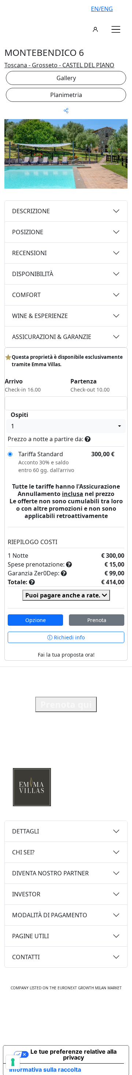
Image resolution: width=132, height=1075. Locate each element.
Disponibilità (32, 274)
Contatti (26, 957)
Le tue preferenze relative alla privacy (73, 1054)
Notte (20, 555)
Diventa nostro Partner (50, 873)
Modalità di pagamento (49, 915)
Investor (26, 894)
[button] (116, 29)
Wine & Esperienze (40, 316)
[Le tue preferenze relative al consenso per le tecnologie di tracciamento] (13, 1062)
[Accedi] (95, 29)
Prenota (96, 620)
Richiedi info (68, 637)
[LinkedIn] (90, 1011)
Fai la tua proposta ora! (66, 654)
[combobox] (66, 426)
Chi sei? (23, 852)
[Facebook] (42, 1011)
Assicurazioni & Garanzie (51, 337)
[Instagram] (58, 1011)
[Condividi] (66, 110)
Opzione (35, 620)
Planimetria (66, 95)
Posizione (27, 232)
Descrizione (31, 211)
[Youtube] (74, 1011)
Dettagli (25, 831)
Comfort (26, 295)
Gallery (66, 78)
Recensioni (29, 253)
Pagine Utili (30, 936)
